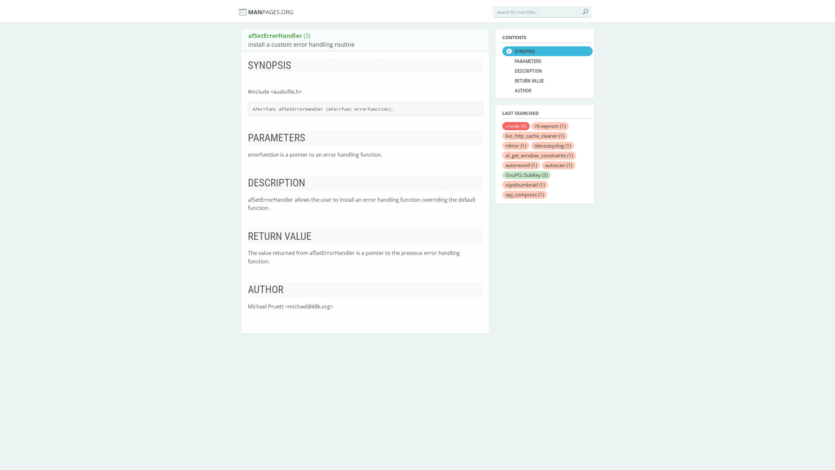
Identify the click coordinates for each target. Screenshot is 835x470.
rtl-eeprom (550, 126)
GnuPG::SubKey (527, 175)
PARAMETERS (528, 61)
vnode (516, 126)
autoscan (558, 165)
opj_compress (525, 194)
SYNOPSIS (525, 52)
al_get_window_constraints (539, 155)
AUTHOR (523, 91)
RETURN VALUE (529, 81)
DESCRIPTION (528, 71)
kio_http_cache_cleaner (535, 136)
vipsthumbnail (525, 184)
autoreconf (521, 165)
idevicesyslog (552, 145)
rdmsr (516, 145)
